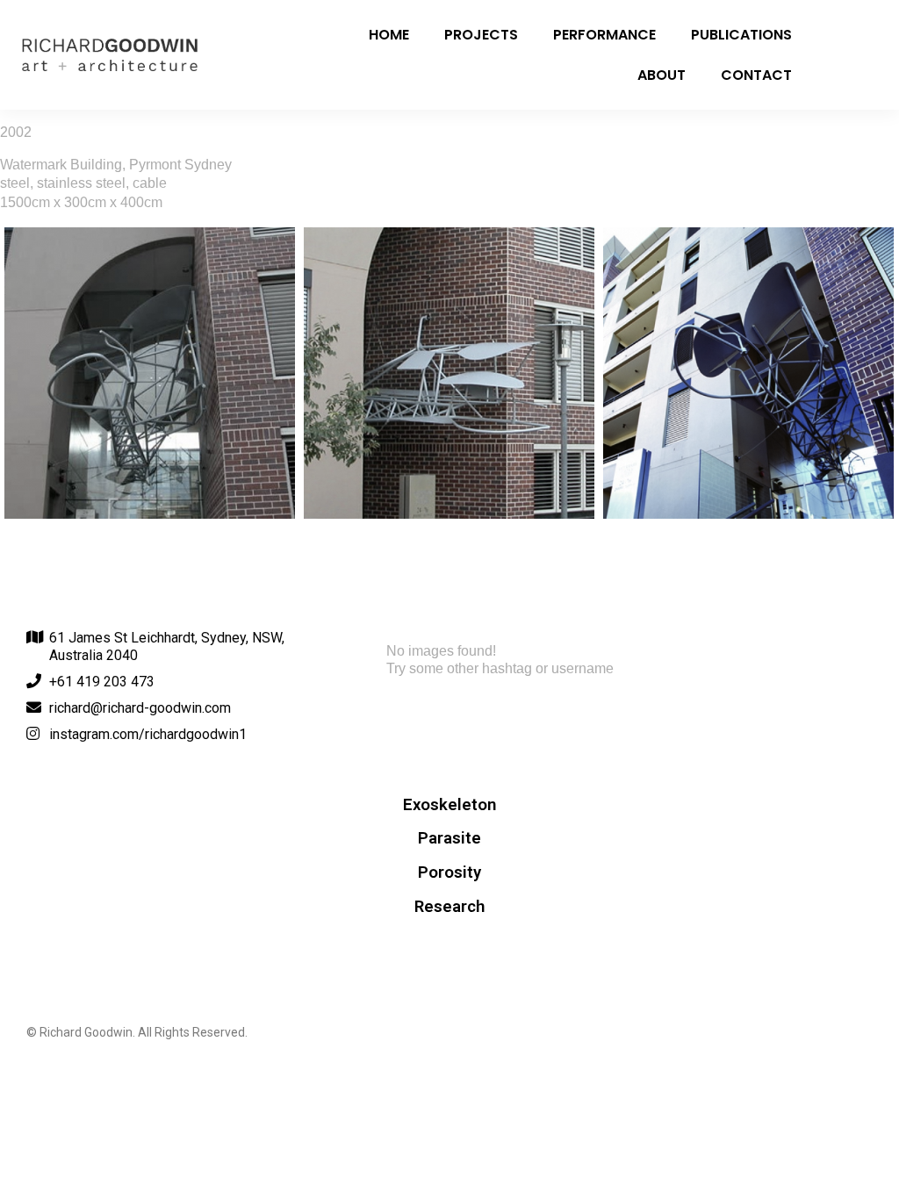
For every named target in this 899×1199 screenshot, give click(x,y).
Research (449, 906)
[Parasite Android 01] (149, 372)
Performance (604, 35)
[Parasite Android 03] (748, 372)
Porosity (449, 872)
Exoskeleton (449, 805)
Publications (741, 35)
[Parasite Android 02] (449, 372)
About (661, 75)
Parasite (449, 838)
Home (389, 35)
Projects (481, 35)
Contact (756, 75)
